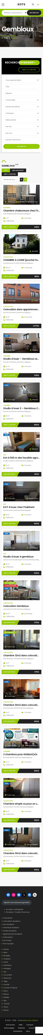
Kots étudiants (8, 924)
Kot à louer (7, 940)
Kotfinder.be (18, 909)
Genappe (7, 968)
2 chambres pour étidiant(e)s (20, 754)
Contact (32, 1028)
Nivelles (6, 997)
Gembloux (7, 965)
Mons (5, 991)
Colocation (8, 257)
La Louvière (7, 975)
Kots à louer (10, 1025)
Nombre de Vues (9, 179)
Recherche (34, 13)
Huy (4, 972)
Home (6, 38)
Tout (6, 170)
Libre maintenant (18, 170)
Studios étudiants (10, 931)
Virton (5, 1007)
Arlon (5, 952)
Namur (6, 994)
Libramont (7, 978)
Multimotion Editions (30, 1020)
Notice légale (9, 1028)
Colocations (7, 918)
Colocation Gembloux (16, 606)
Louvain (6, 984)
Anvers (6, 949)
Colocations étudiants (11, 921)
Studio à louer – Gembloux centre (22, 358)
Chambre (6, 208)
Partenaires (17, 1031)
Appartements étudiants (12, 934)
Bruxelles (6, 956)
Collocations (8, 937)
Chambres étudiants (11, 927)
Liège (5, 981)
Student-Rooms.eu (22, 912)
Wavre (5, 1010)
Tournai (6, 1004)
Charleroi (6, 959)
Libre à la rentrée (29, 70)
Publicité (21, 1028)
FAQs (21, 1025)
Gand (5, 962)
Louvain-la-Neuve (10, 988)
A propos (29, 1025)
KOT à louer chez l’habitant (19, 507)
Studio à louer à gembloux (18, 556)
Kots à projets (8, 943)
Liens (28, 1031)
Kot (4, 455)
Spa (4, 1000)
